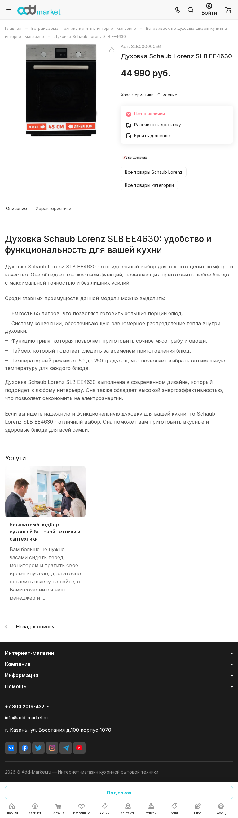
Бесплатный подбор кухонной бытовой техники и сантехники (45, 531)
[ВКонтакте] (11, 748)
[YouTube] (79, 748)
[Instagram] (52, 748)
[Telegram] (66, 748)
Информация (21, 675)
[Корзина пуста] (228, 10)
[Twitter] (38, 748)
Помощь (16, 686)
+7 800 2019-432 (24, 706)
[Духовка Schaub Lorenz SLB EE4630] (61, 90)
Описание (16, 208)
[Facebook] (25, 748)
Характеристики (53, 208)
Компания (17, 664)
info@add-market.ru (26, 718)
